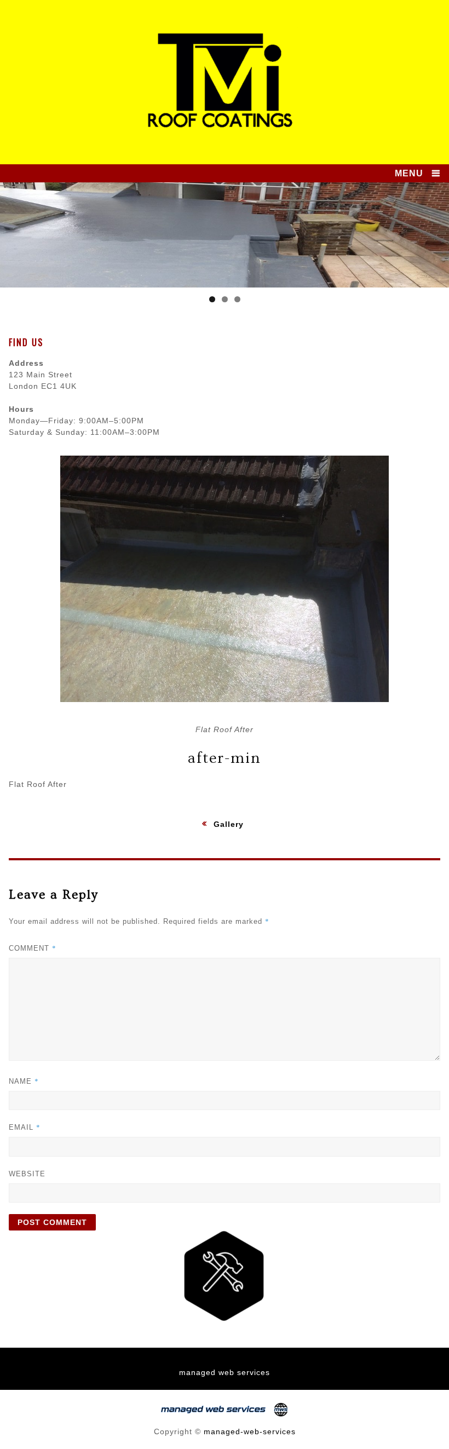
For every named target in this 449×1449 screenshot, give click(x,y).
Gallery (229, 824)
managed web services (224, 1372)
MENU (409, 173)
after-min (224, 758)
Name (24, 1081)
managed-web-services (250, 1431)
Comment (32, 948)
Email (25, 1127)
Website (27, 1174)
